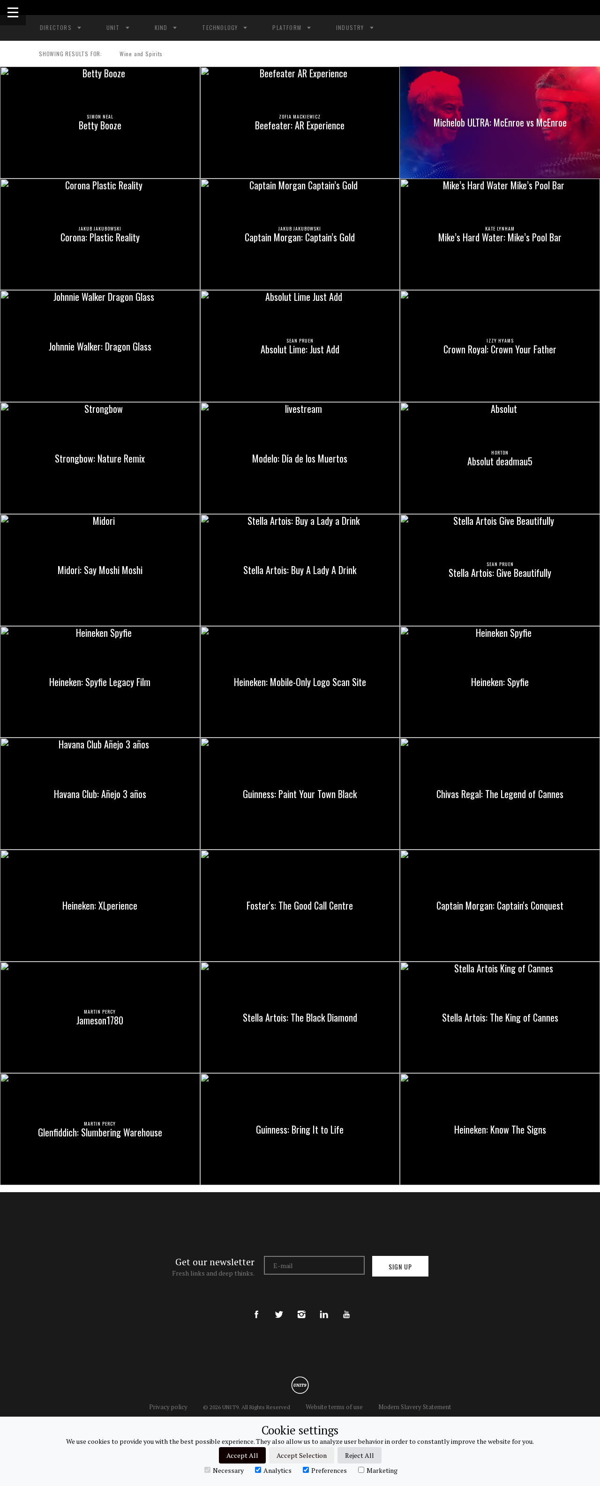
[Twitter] (279, 1306)
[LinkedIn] (324, 1306)
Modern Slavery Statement (414, 1407)
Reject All (359, 1455)
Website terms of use (334, 1407)
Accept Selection (302, 1455)
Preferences (329, 1470)
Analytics (277, 1470)
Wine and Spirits (141, 54)
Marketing (382, 1470)
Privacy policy (168, 1407)
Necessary (228, 1470)
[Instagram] (301, 1306)
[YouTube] (346, 1306)
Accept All (242, 1455)
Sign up (400, 1266)
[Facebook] (256, 1306)
